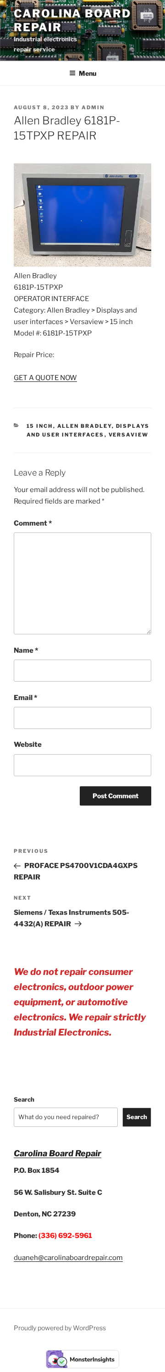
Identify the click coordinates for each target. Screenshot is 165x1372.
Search (24, 1099)
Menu (87, 73)
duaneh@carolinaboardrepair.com (68, 1258)
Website (28, 744)
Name (26, 650)
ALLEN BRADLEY (84, 426)
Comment (33, 523)
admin (93, 107)
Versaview (129, 434)
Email (25, 698)
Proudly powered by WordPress (60, 1328)
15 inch (40, 426)
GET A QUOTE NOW (45, 378)
